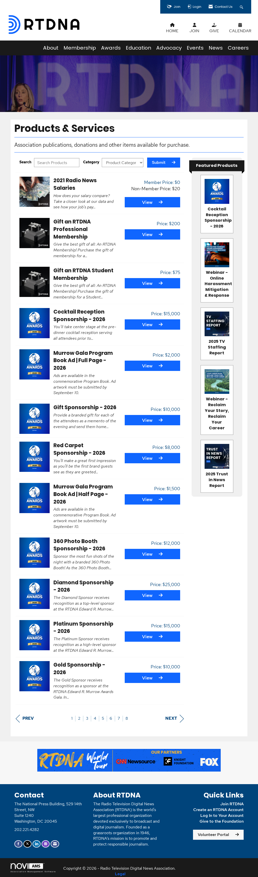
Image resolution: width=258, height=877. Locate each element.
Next (171, 718)
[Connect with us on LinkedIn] (37, 844)
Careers (238, 47)
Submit (159, 162)
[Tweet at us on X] (27, 844)
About (50, 47)
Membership (79, 47)
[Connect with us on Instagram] (46, 844)
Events (195, 47)
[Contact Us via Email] (55, 844)
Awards (111, 47)
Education (138, 47)
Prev (28, 718)
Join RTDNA (232, 804)
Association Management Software (33, 871)
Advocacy (169, 47)
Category (91, 162)
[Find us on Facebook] (18, 844)
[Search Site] (242, 7)
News (216, 47)
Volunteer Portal (213, 834)
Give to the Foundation (222, 821)
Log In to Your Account (222, 815)
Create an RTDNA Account (218, 809)
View (147, 202)
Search (25, 162)
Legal (120, 873)
